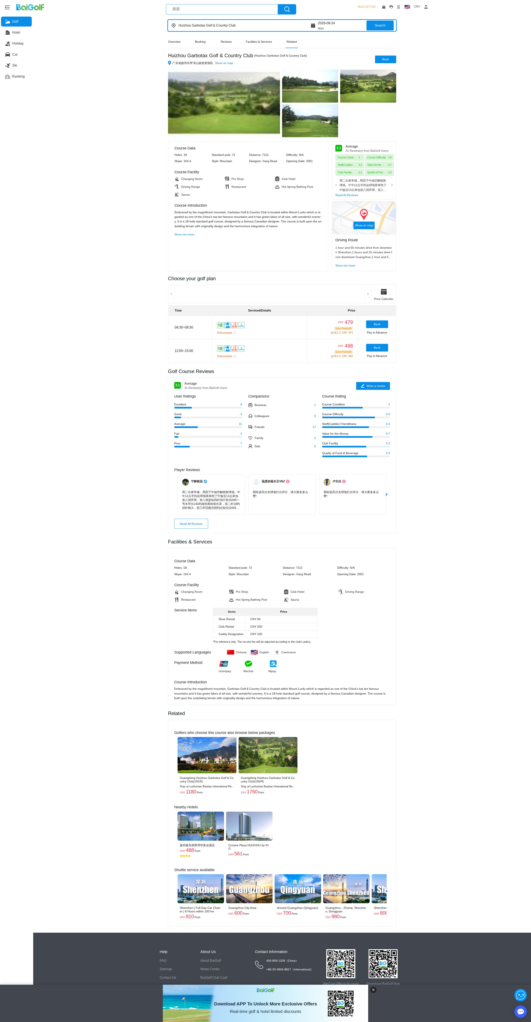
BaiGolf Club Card (213, 977)
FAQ (163, 960)
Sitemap (166, 969)
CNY (417, 6)
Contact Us (168, 977)
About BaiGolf (210, 960)
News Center (210, 969)
